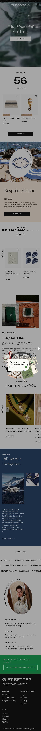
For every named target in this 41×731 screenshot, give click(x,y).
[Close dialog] (39, 348)
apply (24, 370)
